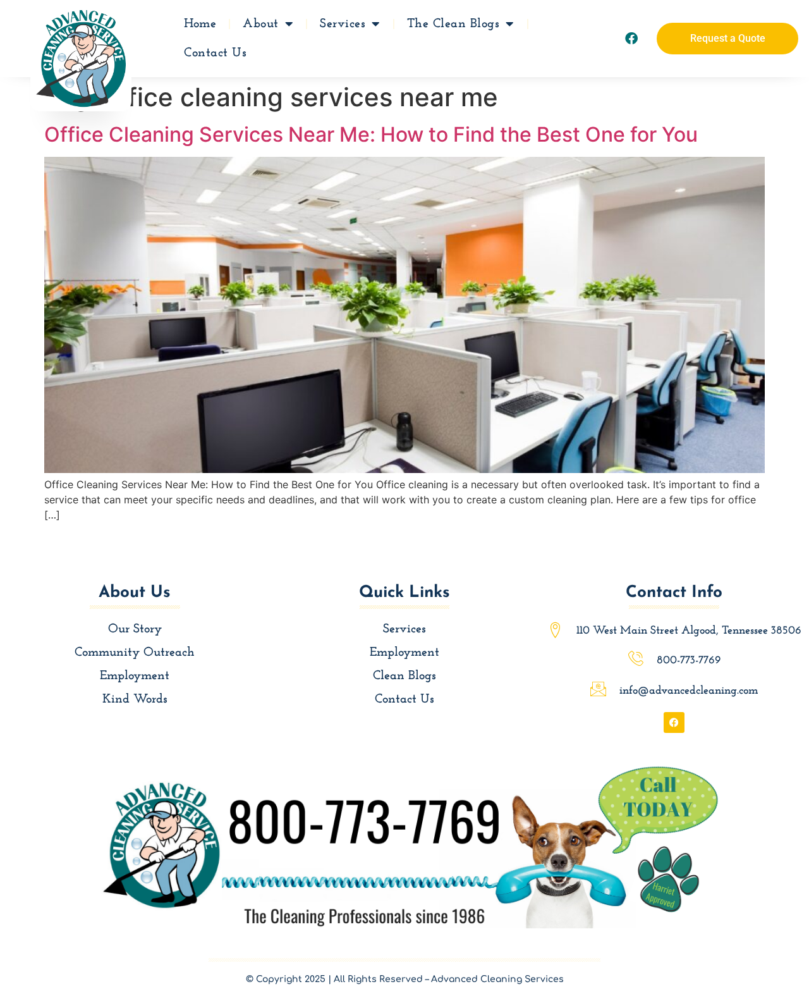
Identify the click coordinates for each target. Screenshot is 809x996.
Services (342, 24)
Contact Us (215, 53)
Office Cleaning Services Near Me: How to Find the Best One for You (371, 134)
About (261, 24)
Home (200, 24)
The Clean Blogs (453, 24)
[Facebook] (631, 38)
